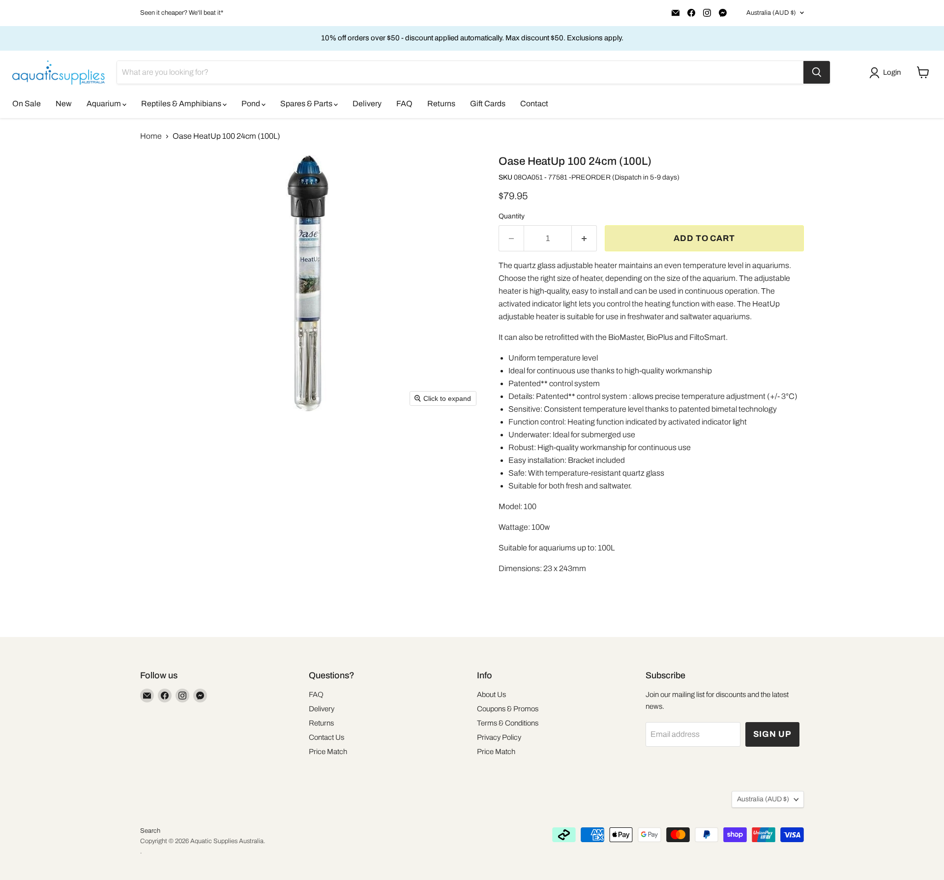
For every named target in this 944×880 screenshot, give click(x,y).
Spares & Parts (307, 103)
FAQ (404, 103)
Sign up (772, 734)
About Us (491, 694)
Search (150, 830)
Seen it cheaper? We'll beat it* (181, 12)
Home (151, 136)
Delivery (367, 103)
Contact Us (326, 737)
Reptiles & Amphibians (182, 103)
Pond (251, 103)
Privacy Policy (499, 737)
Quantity (512, 216)
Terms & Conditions (507, 723)
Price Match (328, 752)
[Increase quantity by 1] (584, 238)
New (64, 103)
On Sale (26, 103)
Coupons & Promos (507, 709)
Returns (441, 103)
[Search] (816, 72)
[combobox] (460, 72)
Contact (534, 103)
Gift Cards (487, 103)
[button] (887, 73)
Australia (771, 12)
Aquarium (104, 103)
